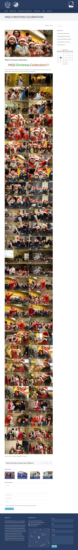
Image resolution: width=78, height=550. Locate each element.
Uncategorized (19, 456)
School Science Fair (61, 44)
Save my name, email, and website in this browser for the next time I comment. (21, 505)
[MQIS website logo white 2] (12, 1)
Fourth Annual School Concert (63, 33)
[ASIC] (71, 2)
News (16, 456)
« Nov (64, 63)
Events (13, 456)
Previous (47, 25)
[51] (29, 43)
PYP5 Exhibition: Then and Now (64, 41)
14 (60, 57)
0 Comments (25, 456)
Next (51, 25)
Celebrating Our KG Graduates (64, 36)
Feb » (66, 63)
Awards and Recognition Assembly (64, 39)
